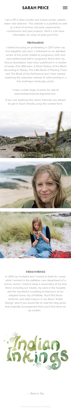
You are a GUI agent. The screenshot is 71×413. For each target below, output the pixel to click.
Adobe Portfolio (42, 406)
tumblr (36, 310)
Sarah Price (35, 7)
